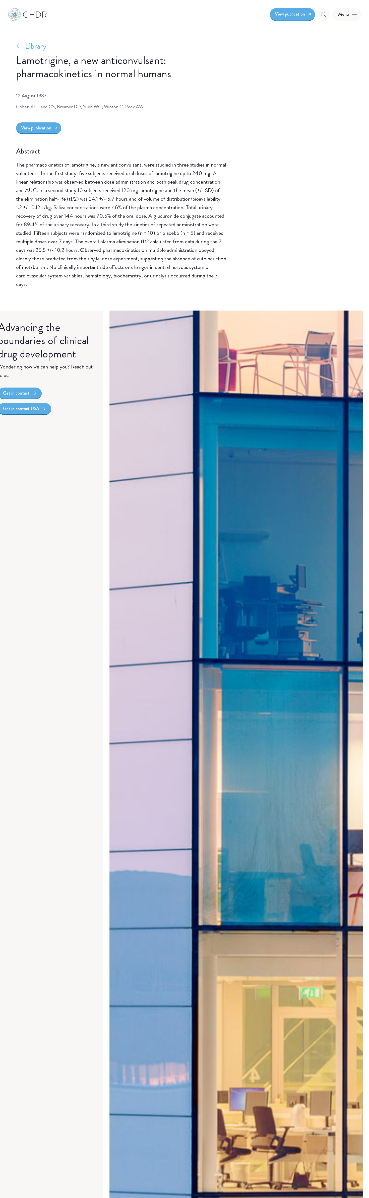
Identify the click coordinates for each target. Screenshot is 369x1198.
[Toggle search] (323, 14)
